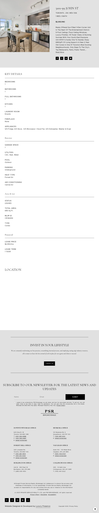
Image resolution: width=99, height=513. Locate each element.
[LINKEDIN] (17, 500)
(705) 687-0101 (60, 436)
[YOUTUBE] (23, 500)
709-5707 (62, 454)
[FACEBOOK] (7, 500)
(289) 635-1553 (20, 471)
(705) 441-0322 (60, 471)
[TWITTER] (28, 500)
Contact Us (49, 363)
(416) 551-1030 (20, 456)
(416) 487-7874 (20, 454)
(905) (57, 454)
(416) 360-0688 (20, 436)
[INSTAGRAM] (12, 500)
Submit (75, 397)
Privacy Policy (61, 405)
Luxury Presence (43, 506)
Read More (60, 52)
